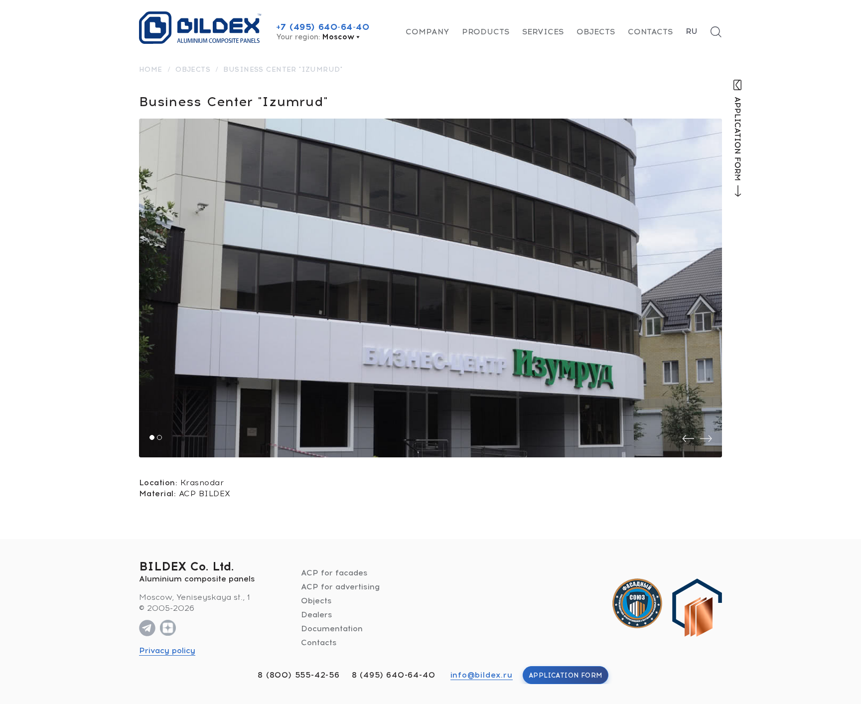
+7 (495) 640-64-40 (323, 26)
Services (543, 31)
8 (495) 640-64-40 (393, 675)
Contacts (650, 31)
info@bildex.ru (481, 675)
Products (485, 31)
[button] (151, 437)
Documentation (332, 628)
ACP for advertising (340, 586)
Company (427, 31)
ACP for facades (334, 572)
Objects (595, 31)
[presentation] (688, 438)
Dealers (316, 614)
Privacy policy (167, 650)
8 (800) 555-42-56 (299, 675)
